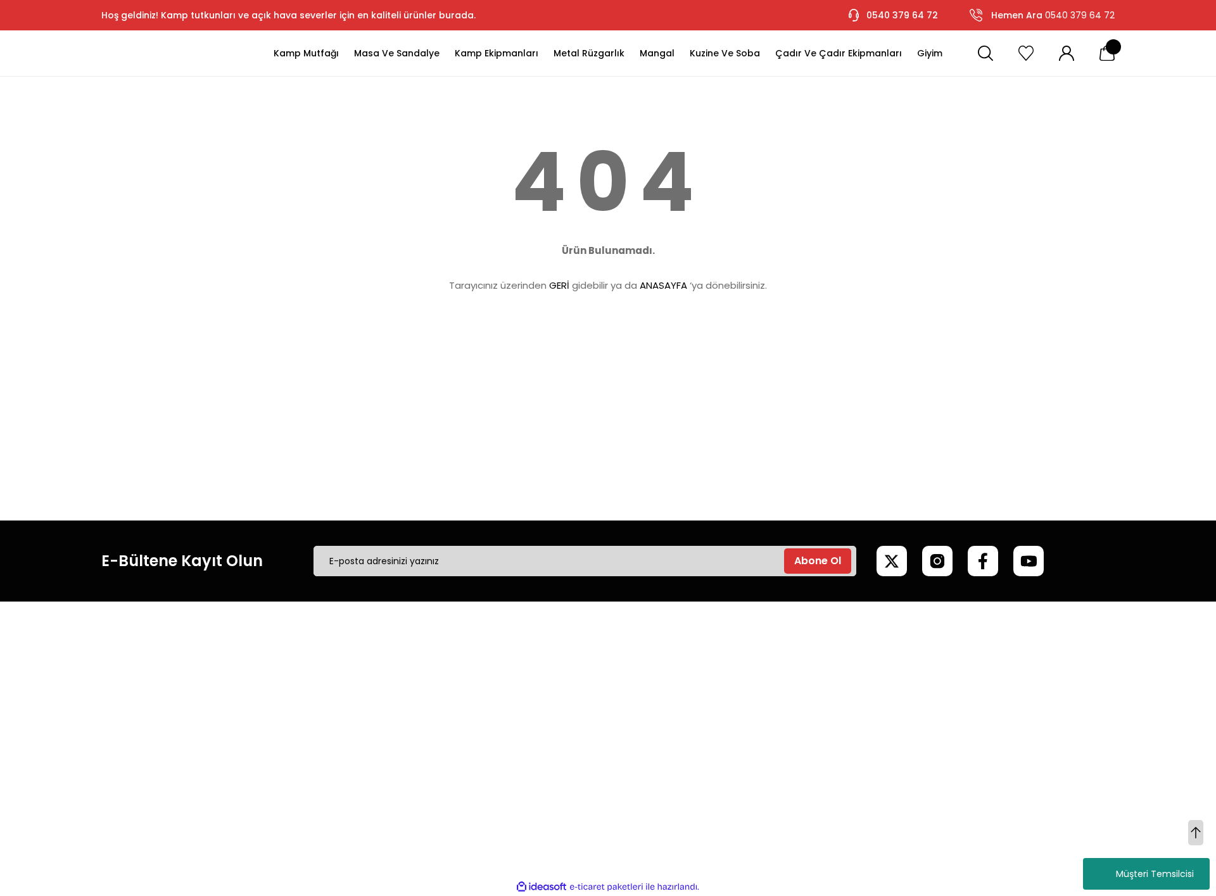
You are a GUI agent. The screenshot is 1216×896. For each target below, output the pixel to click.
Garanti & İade (521, 710)
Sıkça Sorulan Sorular (534, 731)
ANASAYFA (663, 285)
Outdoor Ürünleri (956, 731)
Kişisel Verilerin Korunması (330, 731)
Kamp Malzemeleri (960, 666)
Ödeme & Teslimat (746, 753)
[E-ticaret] (606, 887)
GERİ (559, 285)
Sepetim (723, 710)
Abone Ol (817, 560)
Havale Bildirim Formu (536, 753)
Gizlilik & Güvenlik (311, 710)
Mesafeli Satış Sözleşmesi (329, 666)
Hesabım (723, 666)
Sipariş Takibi (732, 731)
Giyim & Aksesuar (958, 710)
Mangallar (941, 688)
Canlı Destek (516, 688)
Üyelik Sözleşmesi (312, 688)
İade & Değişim (307, 753)
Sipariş (718, 688)
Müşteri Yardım (522, 666)
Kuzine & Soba (951, 753)
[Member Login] (1066, 53)
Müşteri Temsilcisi (1155, 874)
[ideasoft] (541, 887)
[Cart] (1107, 53)
